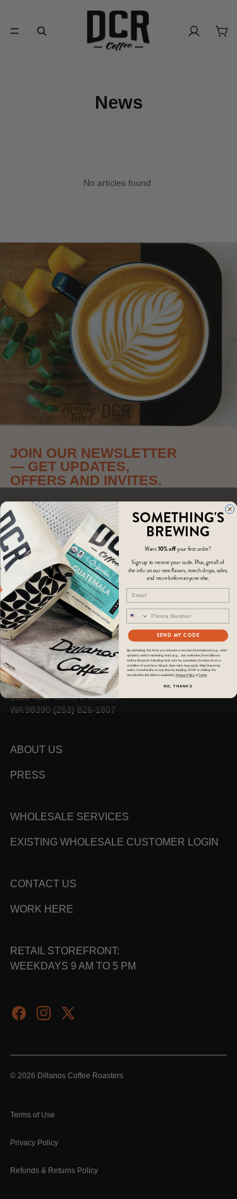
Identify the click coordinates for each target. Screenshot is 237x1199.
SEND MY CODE (177, 635)
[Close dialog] (229, 508)
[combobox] (137, 616)
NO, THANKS (177, 686)
